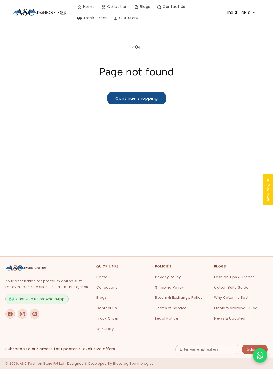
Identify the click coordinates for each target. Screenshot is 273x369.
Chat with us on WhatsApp (40, 298)
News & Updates (229, 318)
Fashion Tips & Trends (234, 276)
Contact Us (106, 307)
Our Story (105, 328)
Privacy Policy (168, 276)
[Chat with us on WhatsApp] (260, 355)
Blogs (101, 297)
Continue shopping (136, 98)
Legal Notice (166, 318)
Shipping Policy (169, 287)
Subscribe (254, 349)
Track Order (107, 318)
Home (101, 276)
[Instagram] (22, 314)
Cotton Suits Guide (231, 287)
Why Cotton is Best (231, 297)
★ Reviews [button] (268, 189)
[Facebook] (10, 314)
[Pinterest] (34, 314)
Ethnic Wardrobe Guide (236, 307)
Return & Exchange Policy (178, 297)
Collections (107, 287)
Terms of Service (171, 307)
